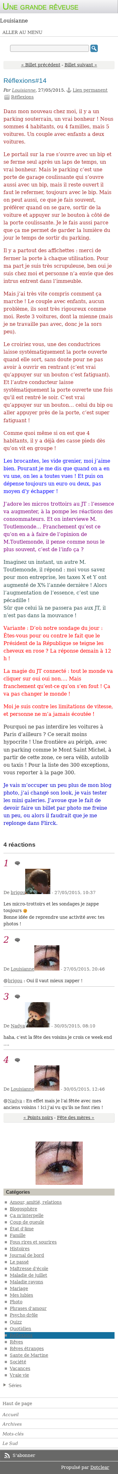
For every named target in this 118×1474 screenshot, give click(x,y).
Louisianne (24, 90)
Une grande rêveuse (40, 6)
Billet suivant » (81, 64)
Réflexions (22, 97)
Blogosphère (23, 1208)
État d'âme (22, 1228)
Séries (15, 1385)
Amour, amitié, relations (36, 1202)
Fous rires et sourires (33, 1242)
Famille (17, 1235)
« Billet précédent (40, 64)
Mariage (19, 1288)
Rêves (16, 1341)
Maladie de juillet (28, 1275)
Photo (16, 1301)
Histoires (20, 1248)
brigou (18, 892)
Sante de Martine (29, 1355)
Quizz (16, 1322)
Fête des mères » (75, 1117)
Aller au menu (22, 32)
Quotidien (20, 1328)
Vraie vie (19, 1375)
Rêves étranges (27, 1348)
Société (18, 1361)
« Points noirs (38, 1117)
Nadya (18, 1025)
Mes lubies (21, 1295)
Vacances (20, 1368)
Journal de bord (27, 1255)
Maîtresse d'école (29, 1268)
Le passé (19, 1261)
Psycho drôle (24, 1315)
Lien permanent (90, 90)
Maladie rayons (26, 1281)
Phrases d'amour (28, 1308)
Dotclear (99, 1467)
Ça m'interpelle (26, 1215)
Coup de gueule (27, 1222)
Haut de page (17, 1403)
